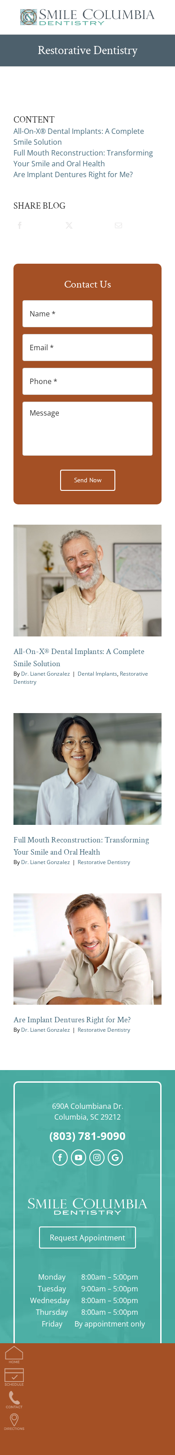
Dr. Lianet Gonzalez (45, 673)
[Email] (118, 227)
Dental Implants (97, 673)
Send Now (87, 480)
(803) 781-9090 (87, 1135)
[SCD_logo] (87, 13)
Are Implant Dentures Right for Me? (72, 1020)
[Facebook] (19, 227)
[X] (69, 227)
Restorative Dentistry (104, 862)
